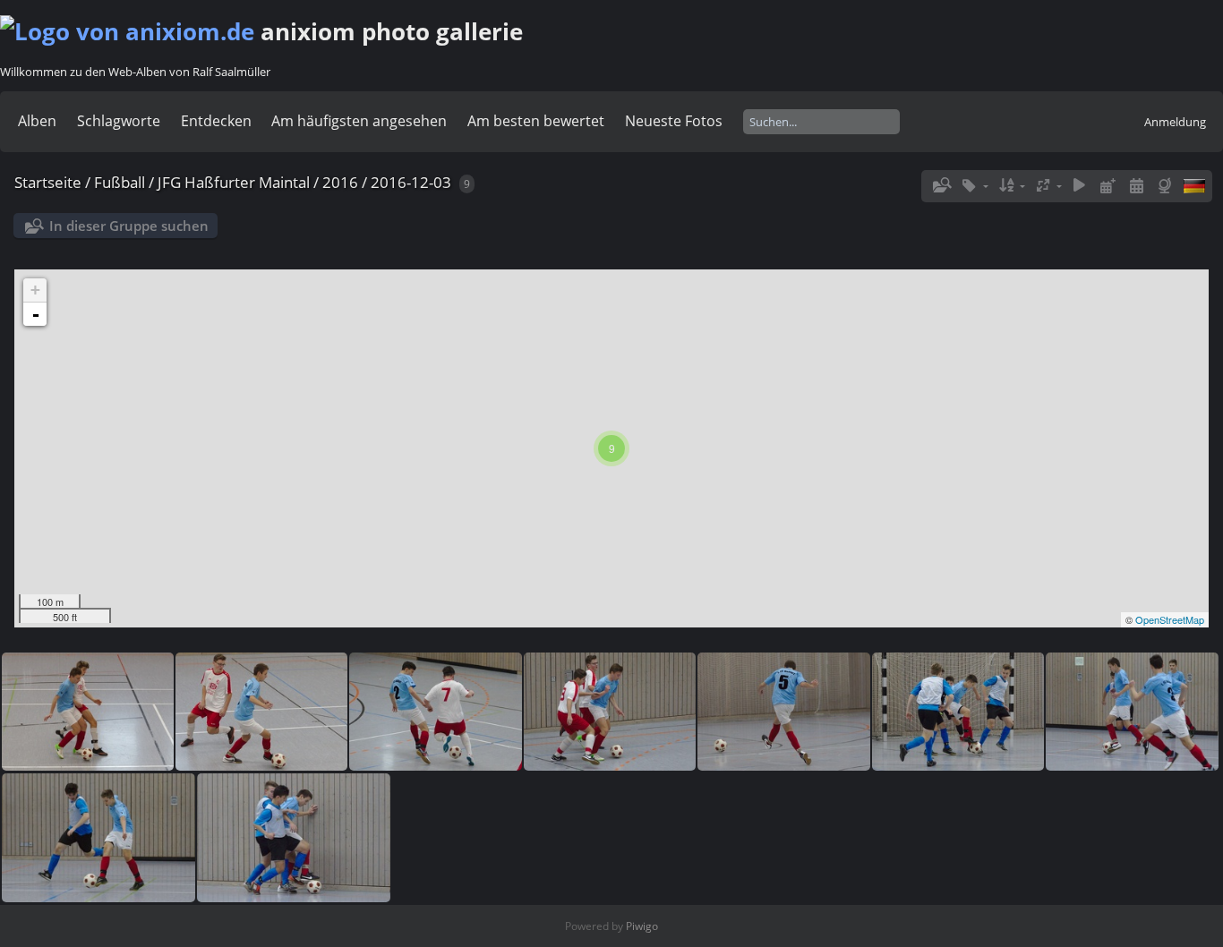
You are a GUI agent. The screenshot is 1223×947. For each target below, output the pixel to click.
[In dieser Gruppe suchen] (941, 185)
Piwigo (642, 926)
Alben (37, 121)
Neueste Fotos (674, 121)
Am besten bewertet (535, 121)
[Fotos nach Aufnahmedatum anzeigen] (1136, 186)
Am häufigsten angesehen (359, 121)
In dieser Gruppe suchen (129, 226)
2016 (340, 182)
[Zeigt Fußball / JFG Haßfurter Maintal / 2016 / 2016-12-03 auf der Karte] (1166, 186)
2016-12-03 (411, 182)
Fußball (119, 182)
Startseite (47, 182)
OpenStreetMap (1169, 619)
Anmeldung (1175, 122)
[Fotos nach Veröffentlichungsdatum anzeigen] (1108, 186)
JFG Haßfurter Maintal (234, 182)
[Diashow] (1079, 186)
